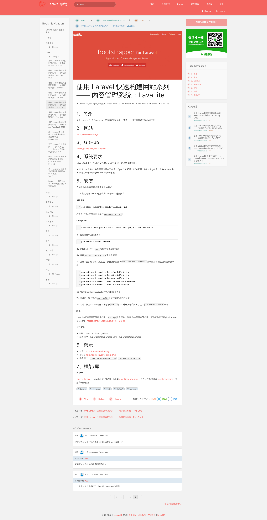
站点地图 (161, 515)
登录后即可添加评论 (173, 504)
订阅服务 (142, 515)
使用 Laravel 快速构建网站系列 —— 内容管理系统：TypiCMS (113, 410)
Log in (222, 11)
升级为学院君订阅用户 (206, 22)
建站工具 (120, 389)
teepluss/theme (166, 379)
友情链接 (152, 515)
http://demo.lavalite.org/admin (101, 355)
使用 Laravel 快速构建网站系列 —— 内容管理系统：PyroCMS (113, 417)
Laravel (83, 389)
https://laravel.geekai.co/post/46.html (106, 320)
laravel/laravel (83, 379)
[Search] (77, 4)
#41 (76, 435)
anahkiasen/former (128, 379)
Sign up (207, 11)
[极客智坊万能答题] (206, 57)
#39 (86, 481)
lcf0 (86, 435)
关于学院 (132, 515)
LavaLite (133, 389)
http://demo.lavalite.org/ (98, 351)
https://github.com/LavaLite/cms (91, 148)
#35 (86, 458)
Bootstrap (96, 389)
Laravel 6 (118, 515)
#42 (76, 452)
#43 (76, 474)
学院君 (100, 104)
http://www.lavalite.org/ (87, 134)
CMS (108, 389)
